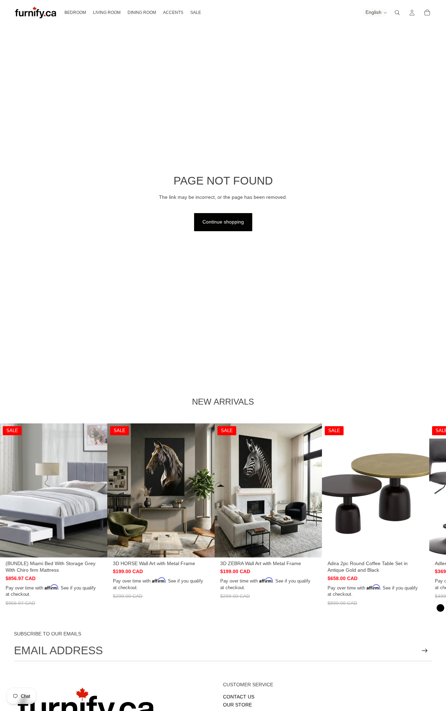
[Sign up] (424, 650)
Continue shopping (223, 222)
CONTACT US (238, 697)
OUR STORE (237, 705)
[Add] (96, 546)
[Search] (397, 12)
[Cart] (427, 12)
